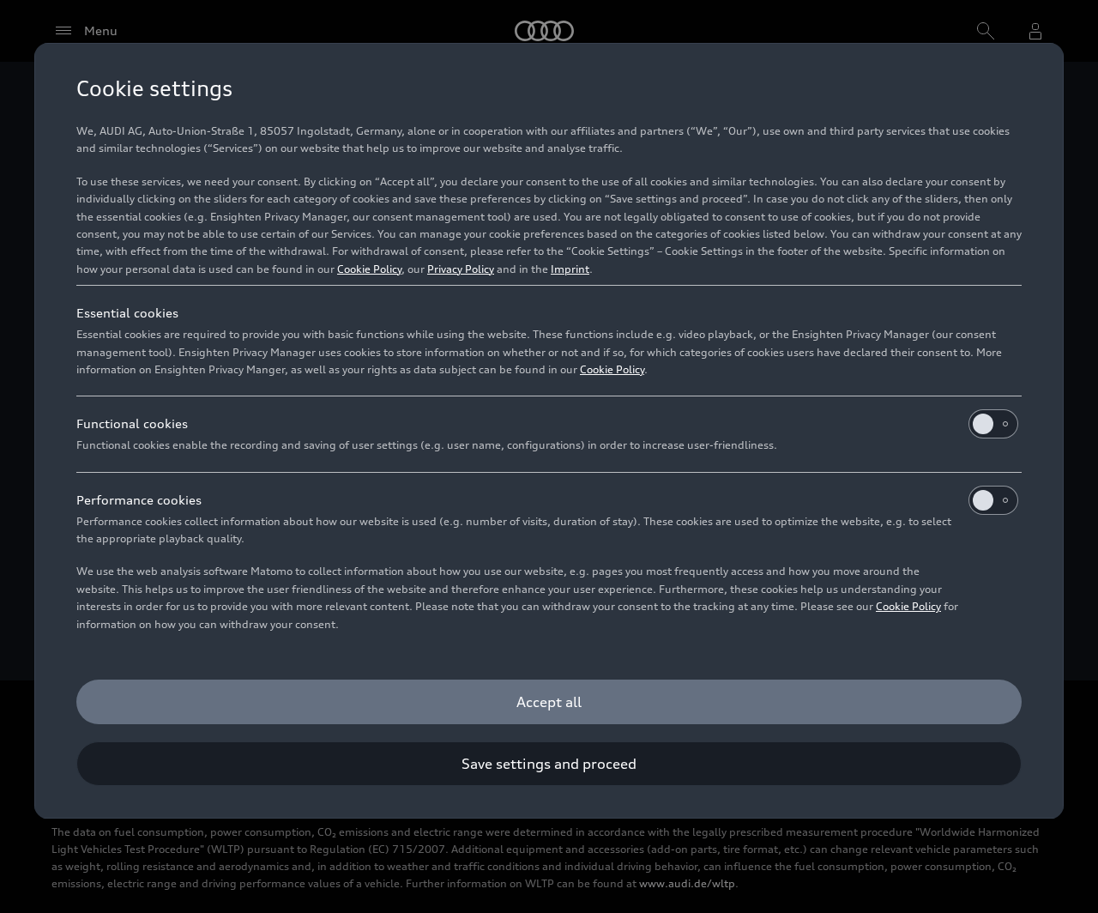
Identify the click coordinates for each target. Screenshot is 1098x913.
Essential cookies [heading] (127, 312)
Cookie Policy (369, 269)
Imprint (570, 269)
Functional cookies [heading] (132, 423)
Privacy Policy (460, 269)
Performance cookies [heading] (139, 500)
